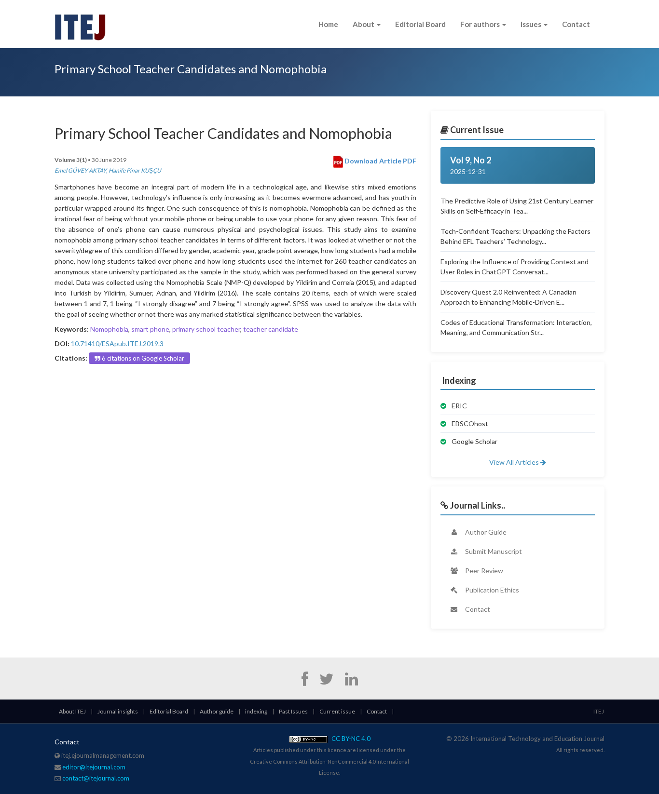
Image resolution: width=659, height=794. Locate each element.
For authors (480, 24)
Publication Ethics (491, 590)
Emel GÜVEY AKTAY (80, 170)
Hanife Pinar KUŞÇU (135, 170)
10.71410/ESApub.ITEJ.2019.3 (117, 343)
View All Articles (514, 462)
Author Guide (485, 532)
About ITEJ (72, 711)
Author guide (216, 711)
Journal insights (117, 711)
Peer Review (483, 570)
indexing (256, 711)
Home (328, 24)
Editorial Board (420, 24)
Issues (532, 24)
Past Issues (293, 711)
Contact (576, 24)
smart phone (150, 329)
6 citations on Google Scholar (142, 358)
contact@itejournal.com (95, 778)
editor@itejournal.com (93, 767)
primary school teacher (206, 329)
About (364, 24)
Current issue (337, 711)
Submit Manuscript (493, 551)
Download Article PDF (379, 161)
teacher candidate (270, 329)
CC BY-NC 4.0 (350, 738)
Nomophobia (109, 329)
